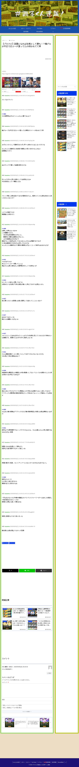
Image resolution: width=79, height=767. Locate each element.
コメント (5, 682)
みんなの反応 (16, 762)
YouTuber (6, 543)
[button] (44, 570)
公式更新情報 (47, 762)
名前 (3, 699)
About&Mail (60, 762)
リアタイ (40, 762)
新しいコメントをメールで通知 (12, 705)
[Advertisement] (27, 52)
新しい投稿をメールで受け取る (12, 707)
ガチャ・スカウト (25, 762)
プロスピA (12, 543)
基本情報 (54, 762)
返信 (50, 673)
